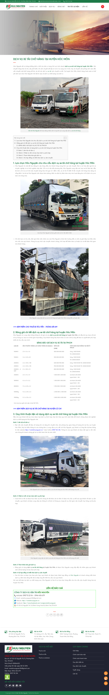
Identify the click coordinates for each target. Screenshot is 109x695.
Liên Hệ (84, 6)
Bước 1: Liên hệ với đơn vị (27, 150)
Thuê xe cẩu (42, 654)
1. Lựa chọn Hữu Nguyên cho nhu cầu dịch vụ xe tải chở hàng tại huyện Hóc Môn (40, 140)
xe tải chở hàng (76, 130)
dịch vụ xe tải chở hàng (57, 335)
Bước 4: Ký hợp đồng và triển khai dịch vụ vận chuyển (36, 158)
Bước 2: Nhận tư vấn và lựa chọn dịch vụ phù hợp (34, 153)
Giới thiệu (43, 6)
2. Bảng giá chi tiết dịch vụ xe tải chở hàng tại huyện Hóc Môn (35, 143)
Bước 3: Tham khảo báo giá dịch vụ (30, 155)
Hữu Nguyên (75, 575)
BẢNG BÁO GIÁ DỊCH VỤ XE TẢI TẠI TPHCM (33, 145)
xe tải (49, 71)
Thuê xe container (44, 658)
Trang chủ (33, 6)
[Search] (102, 6)
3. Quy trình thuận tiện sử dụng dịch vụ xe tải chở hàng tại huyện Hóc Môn (38, 148)
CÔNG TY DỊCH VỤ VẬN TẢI (25, 592)
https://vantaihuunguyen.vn (30, 600)
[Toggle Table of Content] (64, 137)
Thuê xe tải (42, 651)
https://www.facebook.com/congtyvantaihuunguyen (39, 603)
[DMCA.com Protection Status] (7, 679)
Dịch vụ (52, 6)
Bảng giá (61, 6)
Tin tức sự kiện (73, 6)
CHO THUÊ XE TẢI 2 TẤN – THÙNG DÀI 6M (41, 327)
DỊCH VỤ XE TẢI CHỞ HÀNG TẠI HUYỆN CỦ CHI (43, 409)
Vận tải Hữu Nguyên (34, 130)
